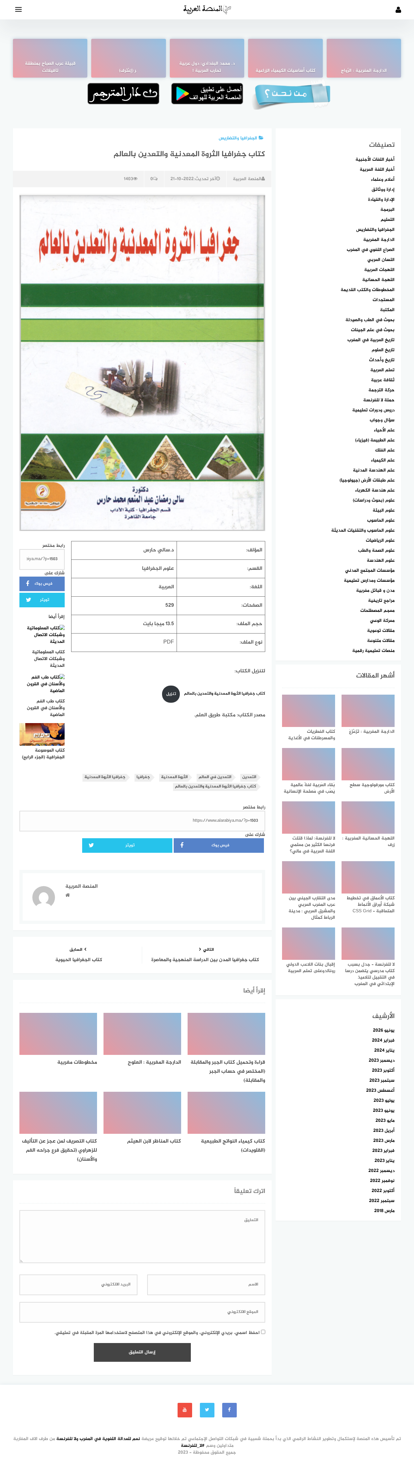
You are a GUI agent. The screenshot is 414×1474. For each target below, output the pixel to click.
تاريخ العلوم (383, 350)
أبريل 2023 (384, 1130)
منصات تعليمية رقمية (373, 651)
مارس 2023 (384, 1140)
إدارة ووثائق (383, 189)
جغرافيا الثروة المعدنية (104, 777)
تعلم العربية (382, 370)
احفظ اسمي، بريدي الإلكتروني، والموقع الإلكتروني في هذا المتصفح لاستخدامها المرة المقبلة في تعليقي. (157, 1333)
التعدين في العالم (215, 777)
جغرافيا (143, 777)
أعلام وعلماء (383, 179)
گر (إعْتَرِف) (128, 70)
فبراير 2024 (383, 1040)
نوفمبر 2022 (382, 1181)
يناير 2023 (385, 1161)
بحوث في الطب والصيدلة (370, 320)
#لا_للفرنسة (193, 1445)
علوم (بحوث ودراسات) (374, 500)
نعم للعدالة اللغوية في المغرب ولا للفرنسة (98, 1439)
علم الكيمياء (383, 460)
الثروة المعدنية (174, 777)
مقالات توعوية (381, 630)
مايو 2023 (385, 1120)
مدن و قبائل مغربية (375, 590)
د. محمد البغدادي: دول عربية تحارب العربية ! (207, 67)
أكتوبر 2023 (383, 1070)
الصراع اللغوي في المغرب (371, 250)
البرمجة (387, 209)
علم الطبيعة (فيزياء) (375, 440)
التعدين (249, 777)
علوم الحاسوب (381, 520)
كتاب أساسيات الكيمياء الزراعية (285, 70)
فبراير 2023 (383, 1150)
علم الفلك (385, 450)
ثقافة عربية (383, 380)
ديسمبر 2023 (382, 1060)
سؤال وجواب (382, 420)
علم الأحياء (384, 430)
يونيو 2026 (384, 1030)
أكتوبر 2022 (383, 1191)
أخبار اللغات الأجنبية (375, 159)
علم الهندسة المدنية (374, 470)
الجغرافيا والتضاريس (238, 138)
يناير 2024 (384, 1050)
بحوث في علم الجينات (373, 330)
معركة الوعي (382, 620)
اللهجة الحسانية (378, 280)
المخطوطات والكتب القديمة (368, 290)
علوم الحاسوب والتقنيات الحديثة (363, 530)
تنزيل (171, 694)
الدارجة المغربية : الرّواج (364, 70)
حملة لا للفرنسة (379, 400)
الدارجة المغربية (379, 240)
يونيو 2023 (384, 1110)
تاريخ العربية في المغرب (371, 340)
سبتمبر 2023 (382, 1080)
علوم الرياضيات (380, 540)
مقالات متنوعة (381, 641)
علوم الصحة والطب (376, 550)
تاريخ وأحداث (382, 360)
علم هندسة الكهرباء (375, 490)
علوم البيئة (384, 510)
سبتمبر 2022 (382, 1201)
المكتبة (387, 310)
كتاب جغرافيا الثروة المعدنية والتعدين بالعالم (224, 694)
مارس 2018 (384, 1211)
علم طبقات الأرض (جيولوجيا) (367, 480)
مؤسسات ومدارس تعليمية (369, 580)
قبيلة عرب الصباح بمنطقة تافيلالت (50, 67)
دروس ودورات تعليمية (373, 410)
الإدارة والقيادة (381, 199)
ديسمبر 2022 (381, 1171)
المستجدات (384, 300)
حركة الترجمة (381, 390)
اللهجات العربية (379, 270)
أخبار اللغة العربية (377, 169)
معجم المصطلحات (377, 610)
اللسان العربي (381, 260)
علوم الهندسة (381, 560)
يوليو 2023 (384, 1100)
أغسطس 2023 (380, 1090)
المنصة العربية (247, 179)
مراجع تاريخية (381, 600)
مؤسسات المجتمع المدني (370, 570)
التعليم (388, 219)
